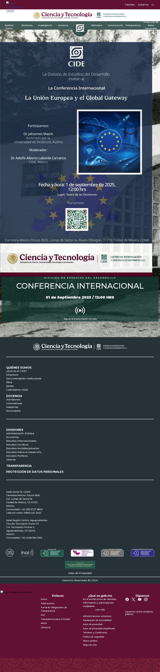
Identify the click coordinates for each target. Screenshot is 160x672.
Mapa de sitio (90, 644)
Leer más (100, 609)
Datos (44, 599)
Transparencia (132, 25)
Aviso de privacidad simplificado (99, 628)
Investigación (45, 25)
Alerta (44, 623)
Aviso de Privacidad (80, 573)
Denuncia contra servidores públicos (139, 612)
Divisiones (27, 25)
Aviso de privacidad (92, 624)
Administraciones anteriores (97, 616)
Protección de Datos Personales (151, 25)
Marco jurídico (90, 640)
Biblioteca (96, 25)
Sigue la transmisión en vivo (80, 318)
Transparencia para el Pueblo (55, 619)
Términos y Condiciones (95, 632)
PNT (43, 615)
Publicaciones (48, 603)
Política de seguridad (93, 636)
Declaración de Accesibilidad (97, 620)
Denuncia (45, 627)
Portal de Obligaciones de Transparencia (54, 609)
